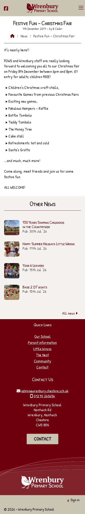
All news (70, 313)
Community (42, 361)
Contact (42, 367)
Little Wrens (42, 348)
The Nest (42, 354)
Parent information (42, 342)
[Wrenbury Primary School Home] (42, 8)
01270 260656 (44, 396)
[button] (81, 8)
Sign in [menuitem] (75, 499)
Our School (42, 336)
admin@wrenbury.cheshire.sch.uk (44, 390)
